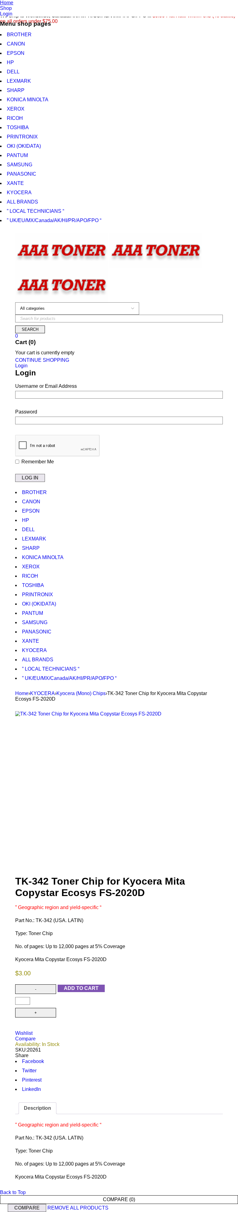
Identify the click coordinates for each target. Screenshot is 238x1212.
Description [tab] (37, 1108)
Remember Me (37, 461)
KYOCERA (42, 693)
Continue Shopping (42, 360)
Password (26, 411)
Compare (27, 1207)
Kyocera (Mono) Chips (81, 693)
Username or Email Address (46, 386)
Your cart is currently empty (44, 352)
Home (22, 693)
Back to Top (13, 1192)
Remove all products (77, 1207)
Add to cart (81, 988)
